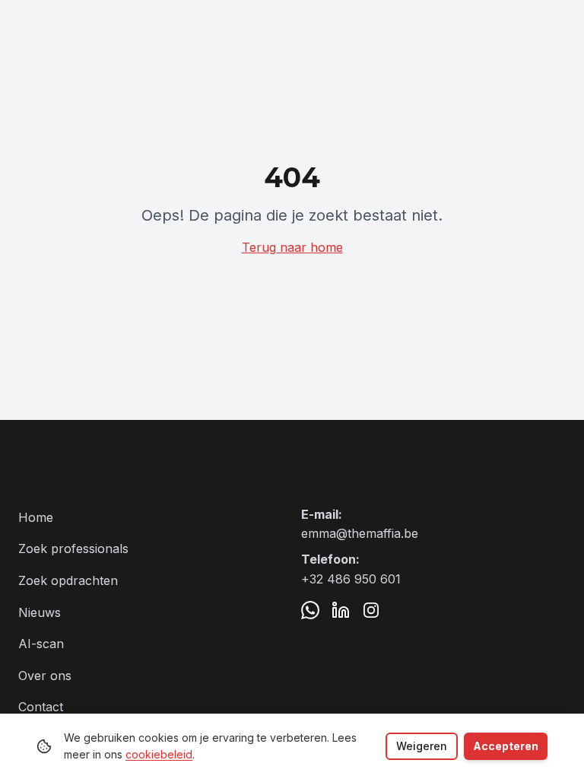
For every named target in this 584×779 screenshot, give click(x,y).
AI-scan (41, 643)
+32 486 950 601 (351, 579)
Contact (40, 706)
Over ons (44, 675)
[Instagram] (371, 610)
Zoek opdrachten (68, 580)
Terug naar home (292, 247)
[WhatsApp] (310, 610)
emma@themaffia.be (359, 533)
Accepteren (505, 745)
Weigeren (421, 745)
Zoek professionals (73, 548)
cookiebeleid (158, 754)
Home (35, 517)
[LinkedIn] (341, 610)
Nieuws (39, 612)
